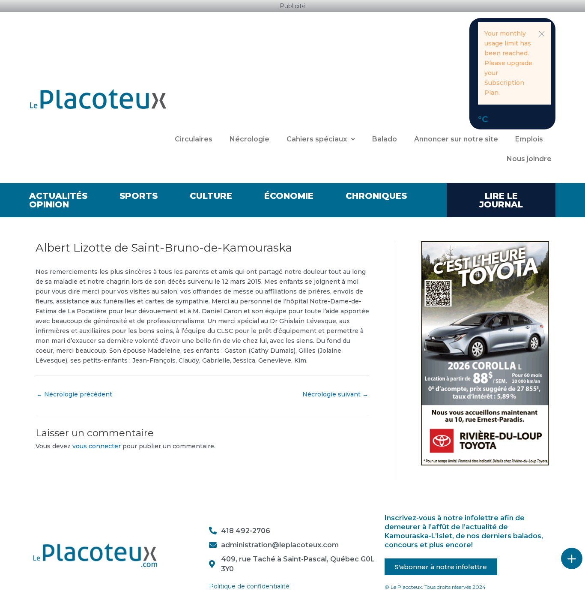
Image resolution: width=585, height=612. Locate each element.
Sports (138, 196)
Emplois (529, 139)
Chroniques (376, 196)
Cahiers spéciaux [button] (317, 139)
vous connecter (96, 446)
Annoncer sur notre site (456, 139)
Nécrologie (249, 139)
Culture (211, 196)
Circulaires (193, 139)
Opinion (49, 204)
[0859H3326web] (485, 353)
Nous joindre (529, 159)
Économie (288, 196)
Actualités (58, 196)
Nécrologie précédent (74, 394)
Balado (384, 139)
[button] (542, 34)
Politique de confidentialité (249, 586)
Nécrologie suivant (335, 394)
